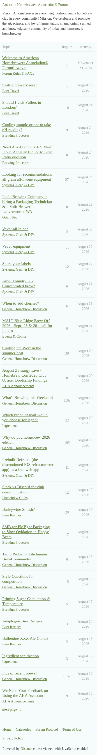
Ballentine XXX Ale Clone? (25, 638)
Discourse (28, 748)
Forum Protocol (46, 729)
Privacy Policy (12, 738)
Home (6, 729)
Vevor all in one (15, 229)
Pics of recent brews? (19, 673)
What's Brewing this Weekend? (27, 397)
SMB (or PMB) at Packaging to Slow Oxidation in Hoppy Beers (26, 532)
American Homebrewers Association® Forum (35, 5)
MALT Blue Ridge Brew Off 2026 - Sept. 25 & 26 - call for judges (27, 325)
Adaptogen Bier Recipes (22, 621)
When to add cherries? (20, 303)
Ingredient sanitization (20, 656)
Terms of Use (71, 729)
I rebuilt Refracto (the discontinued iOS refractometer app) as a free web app (27, 464)
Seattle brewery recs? (19, 85)
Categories (23, 729)
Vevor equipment (16, 246)
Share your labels (16, 263)
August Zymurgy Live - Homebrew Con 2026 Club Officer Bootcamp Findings (24, 375)
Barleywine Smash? (18, 509)
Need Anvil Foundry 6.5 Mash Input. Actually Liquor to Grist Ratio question (27, 152)
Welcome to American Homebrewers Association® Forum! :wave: (25, 62)
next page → (11, 709)
